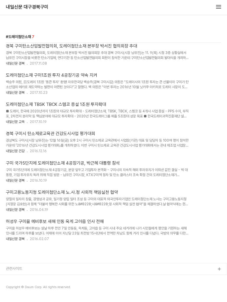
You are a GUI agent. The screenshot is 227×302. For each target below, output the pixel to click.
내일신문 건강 (15, 151)
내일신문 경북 (15, 63)
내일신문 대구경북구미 (27, 7)
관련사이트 (14, 268)
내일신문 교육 (15, 122)
